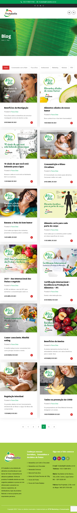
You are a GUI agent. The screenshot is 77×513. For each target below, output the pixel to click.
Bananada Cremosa (35, 469)
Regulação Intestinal (13, 396)
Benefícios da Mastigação (16, 108)
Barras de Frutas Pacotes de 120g (39, 476)
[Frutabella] (9, 13)
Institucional (45, 67)
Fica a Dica (34, 67)
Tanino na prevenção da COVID (58, 399)
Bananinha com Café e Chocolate (39, 463)
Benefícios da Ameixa (54, 341)
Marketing (55, 67)
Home (3, 40)
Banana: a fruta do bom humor (18, 222)
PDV (71, 67)
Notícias (64, 67)
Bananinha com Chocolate (37, 466)
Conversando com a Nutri (19, 67)
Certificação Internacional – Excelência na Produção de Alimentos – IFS (57, 285)
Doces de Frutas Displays (36, 483)
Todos (6, 67)
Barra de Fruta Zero (35, 473)
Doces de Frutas (34, 480)
